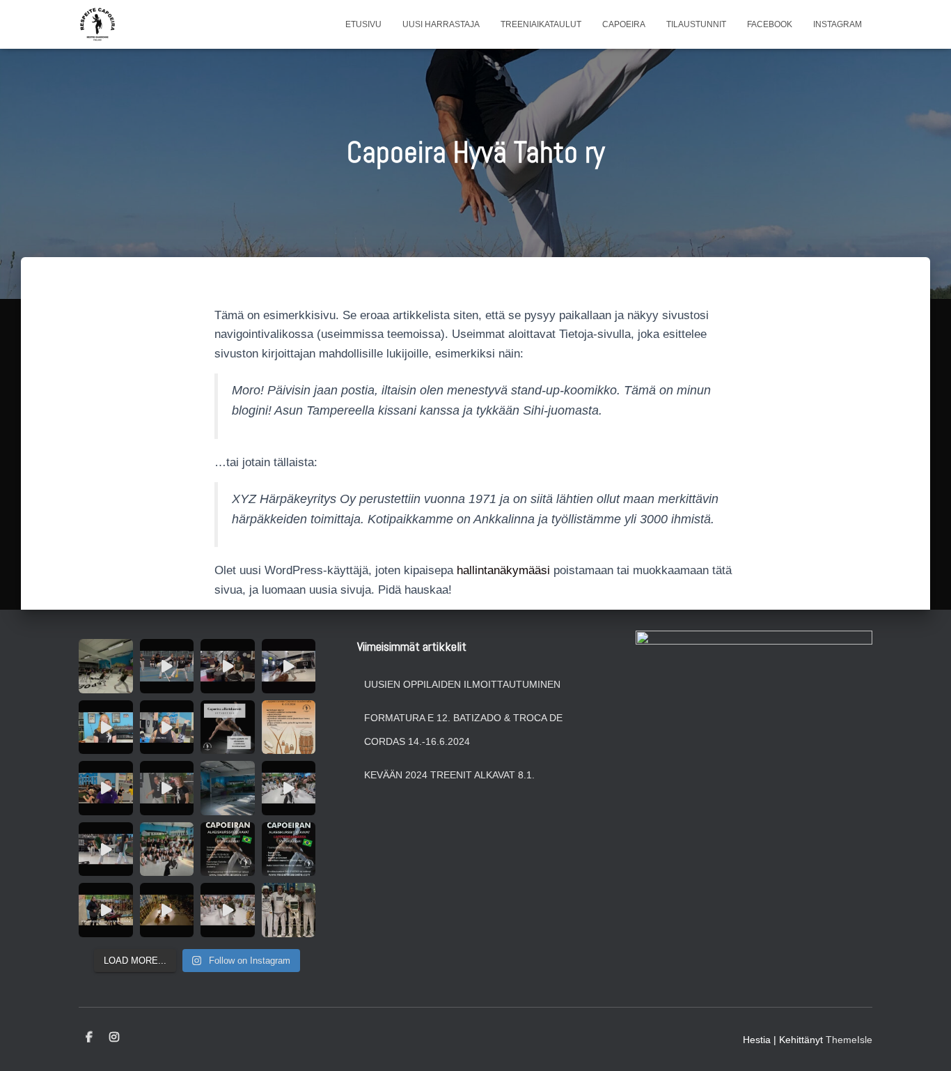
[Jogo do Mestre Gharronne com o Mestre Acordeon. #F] (228, 910)
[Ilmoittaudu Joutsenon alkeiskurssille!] (228, 849)
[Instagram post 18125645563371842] (167, 727)
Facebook (769, 24)
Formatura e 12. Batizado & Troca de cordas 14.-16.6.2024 (463, 729)
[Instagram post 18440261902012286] (106, 910)
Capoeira (623, 24)
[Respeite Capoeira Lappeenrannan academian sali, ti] (228, 788)
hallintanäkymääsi (503, 570)
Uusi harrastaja (441, 24)
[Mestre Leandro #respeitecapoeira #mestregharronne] (289, 910)
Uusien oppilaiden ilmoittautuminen (462, 684)
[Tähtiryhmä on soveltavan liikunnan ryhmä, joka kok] (167, 788)
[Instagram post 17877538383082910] (106, 727)
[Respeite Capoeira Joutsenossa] (167, 666)
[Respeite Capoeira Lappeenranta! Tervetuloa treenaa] (106, 666)
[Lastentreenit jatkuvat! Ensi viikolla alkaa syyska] (289, 666)
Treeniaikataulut (541, 24)
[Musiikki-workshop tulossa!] (289, 727)
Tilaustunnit (696, 24)
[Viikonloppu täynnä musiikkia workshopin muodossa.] (228, 666)
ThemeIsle (849, 1039)
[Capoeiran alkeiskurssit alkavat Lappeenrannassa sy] (228, 727)
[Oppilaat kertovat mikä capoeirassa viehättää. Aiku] (289, 788)
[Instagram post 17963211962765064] (167, 910)
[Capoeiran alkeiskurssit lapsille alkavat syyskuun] (106, 849)
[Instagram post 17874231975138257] (106, 788)
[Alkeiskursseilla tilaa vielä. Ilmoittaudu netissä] (289, 849)
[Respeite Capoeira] (97, 24)
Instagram (837, 24)
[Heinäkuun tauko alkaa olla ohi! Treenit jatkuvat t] (167, 849)
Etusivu (363, 24)
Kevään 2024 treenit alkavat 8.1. (449, 774)
